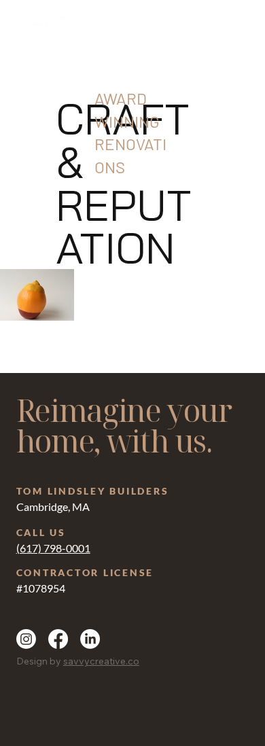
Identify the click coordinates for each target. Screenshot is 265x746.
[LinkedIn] (90, 639)
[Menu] (238, 33)
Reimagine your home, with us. (124, 425)
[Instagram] (26, 639)
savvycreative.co (101, 661)
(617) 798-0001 (53, 547)
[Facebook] (58, 639)
